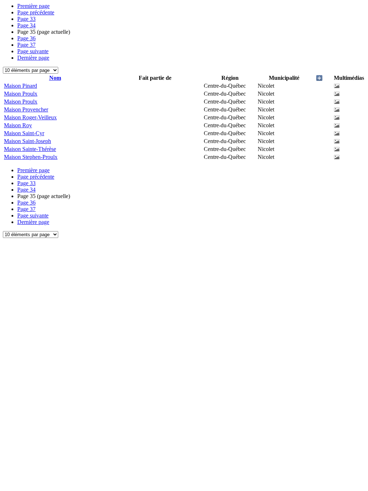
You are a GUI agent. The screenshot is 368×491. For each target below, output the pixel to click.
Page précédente (35, 12)
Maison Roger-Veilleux (30, 117)
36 (26, 38)
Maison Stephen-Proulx (31, 157)
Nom (55, 78)
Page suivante (33, 51)
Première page (33, 6)
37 (26, 45)
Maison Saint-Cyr (24, 133)
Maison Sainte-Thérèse (30, 149)
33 (26, 19)
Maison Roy (18, 125)
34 (26, 25)
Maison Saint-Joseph (27, 141)
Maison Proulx (20, 94)
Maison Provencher (26, 109)
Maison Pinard (20, 86)
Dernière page (33, 58)
